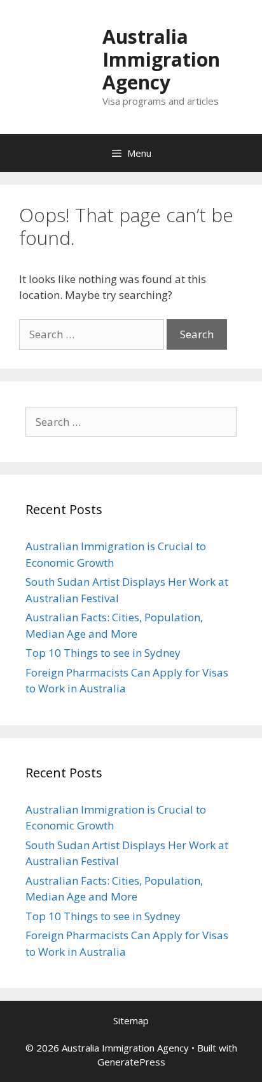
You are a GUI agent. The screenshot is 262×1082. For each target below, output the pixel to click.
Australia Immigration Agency (161, 59)
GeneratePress (131, 1061)
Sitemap (131, 1020)
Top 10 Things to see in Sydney (103, 652)
